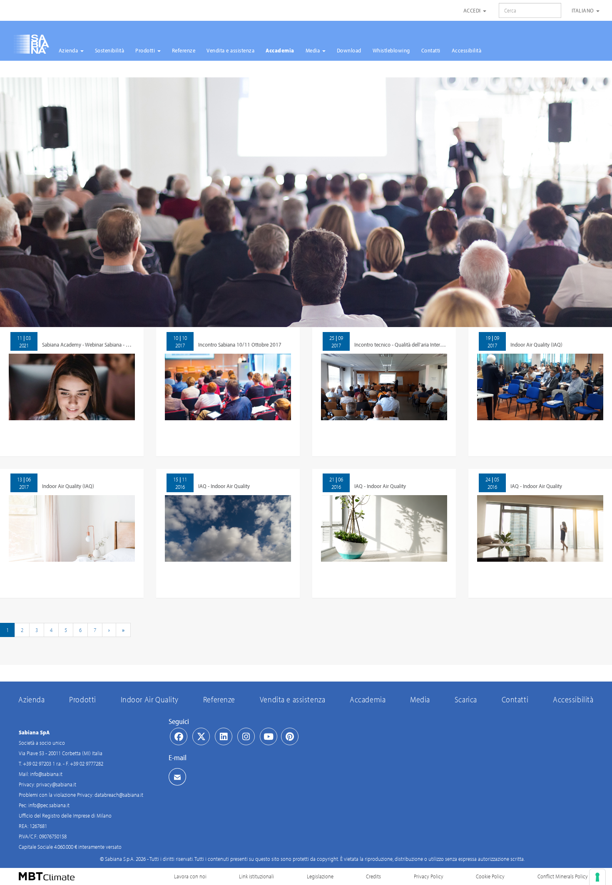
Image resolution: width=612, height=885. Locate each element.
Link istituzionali (256, 876)
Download (349, 50)
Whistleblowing (391, 50)
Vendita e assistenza (230, 50)
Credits (373, 876)
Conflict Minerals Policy (562, 876)
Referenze (184, 50)
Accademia (280, 50)
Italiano (584, 10)
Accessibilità (467, 50)
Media (313, 50)
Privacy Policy (428, 876)
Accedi (473, 10)
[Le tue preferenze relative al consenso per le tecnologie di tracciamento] (597, 877)
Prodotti (146, 50)
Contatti (430, 50)
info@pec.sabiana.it (49, 805)
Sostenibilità (109, 50)
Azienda (69, 50)
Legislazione (320, 876)
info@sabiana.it (46, 774)
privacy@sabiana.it (56, 784)
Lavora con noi (190, 876)
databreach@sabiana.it (119, 794)
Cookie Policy (490, 876)
